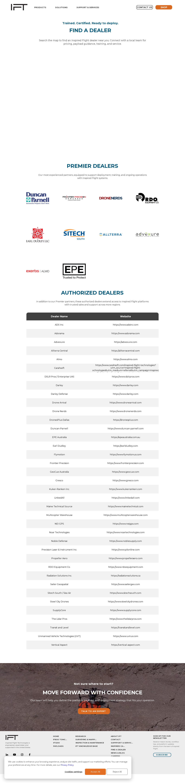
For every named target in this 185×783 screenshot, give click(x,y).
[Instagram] (22, 754)
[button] (40, 7)
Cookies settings (73, 772)
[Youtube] (14, 754)
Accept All (95, 772)
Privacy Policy (67, 765)
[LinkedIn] (7, 754)
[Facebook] (29, 754)
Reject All (117, 772)
